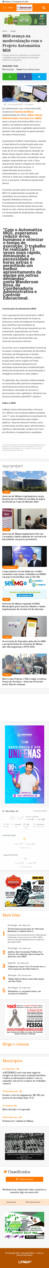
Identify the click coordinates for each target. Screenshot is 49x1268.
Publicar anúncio (26, 1179)
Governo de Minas (24, 111)
